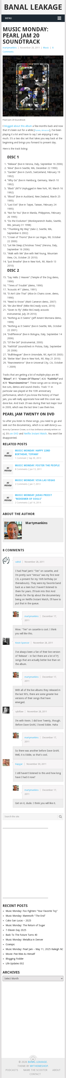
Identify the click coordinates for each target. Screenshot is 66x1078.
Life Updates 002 (15, 963)
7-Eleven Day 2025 (16, 930)
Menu (8, 18)
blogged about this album (18, 126)
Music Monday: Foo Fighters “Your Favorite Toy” (32, 911)
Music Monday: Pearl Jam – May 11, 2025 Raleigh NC (34, 949)
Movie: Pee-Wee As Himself (20, 954)
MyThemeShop (39, 1066)
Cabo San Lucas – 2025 (18, 920)
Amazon (45, 130)
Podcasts (11, 1070)
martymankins (10, 47)
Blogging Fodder (15, 958)
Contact (35, 1074)
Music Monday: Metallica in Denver (24, 939)
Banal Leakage (33, 7)
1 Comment (20, 458)
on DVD (14, 433)
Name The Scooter (35, 1070)
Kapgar (19, 764)
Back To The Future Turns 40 (21, 934)
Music (46, 47)
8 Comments (21, 469)
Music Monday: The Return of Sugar (25, 925)
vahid (18, 561)
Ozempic (10, 944)
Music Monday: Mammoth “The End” (25, 915)
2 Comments (21, 484)
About (56, 1070)
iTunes (37, 130)
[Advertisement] (33, 862)
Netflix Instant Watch (35, 433)
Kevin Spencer (22, 642)
